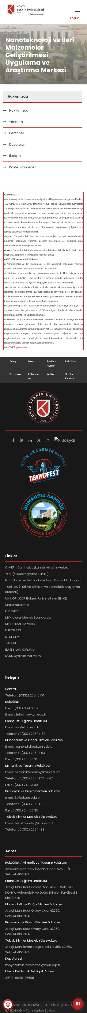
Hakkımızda (18, 110)
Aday (13, 361)
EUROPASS (13, 630)
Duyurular (17, 144)
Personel (16, 133)
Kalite (50, 374)
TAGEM (10, 643)
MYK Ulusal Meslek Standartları (28, 617)
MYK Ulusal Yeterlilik (20, 624)
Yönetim (16, 121)
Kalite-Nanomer (22, 167)
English (75, 18)
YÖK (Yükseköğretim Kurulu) (27, 574)
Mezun (32, 361)
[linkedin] (31, 440)
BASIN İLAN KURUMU (20, 649)
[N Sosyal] (64, 440)
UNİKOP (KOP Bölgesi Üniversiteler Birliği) (36, 598)
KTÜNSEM (12, 636)
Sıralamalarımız (17, 604)
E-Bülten (70, 361)
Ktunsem (15, 374)
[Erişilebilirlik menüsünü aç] (8, 1004)
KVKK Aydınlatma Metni (23, 656)
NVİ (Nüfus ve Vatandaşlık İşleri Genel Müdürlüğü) (43, 580)
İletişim (15, 155)
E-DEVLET (12, 611)
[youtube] (22, 440)
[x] (39, 440)
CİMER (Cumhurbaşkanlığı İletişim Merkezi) (38, 567)
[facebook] (14, 440)
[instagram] (48, 440)
